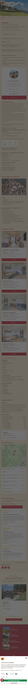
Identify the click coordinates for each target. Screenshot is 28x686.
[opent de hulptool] (2, 679)
